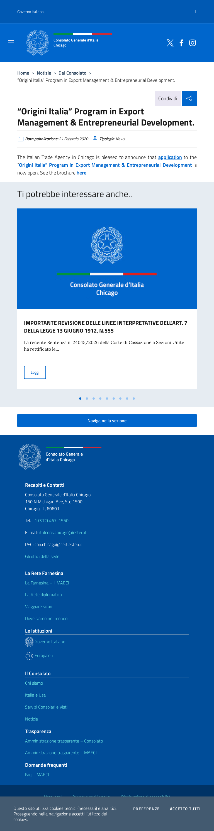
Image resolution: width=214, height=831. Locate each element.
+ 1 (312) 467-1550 (50, 520)
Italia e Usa (35, 695)
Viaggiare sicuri (38, 606)
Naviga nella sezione (107, 420)
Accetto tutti (185, 809)
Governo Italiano (30, 11)
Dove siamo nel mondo (46, 618)
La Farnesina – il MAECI (47, 582)
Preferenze (146, 809)
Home (23, 72)
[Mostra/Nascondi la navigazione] (11, 42)
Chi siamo (34, 683)
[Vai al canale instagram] (191, 42)
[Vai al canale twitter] (168, 42)
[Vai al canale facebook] (180, 42)
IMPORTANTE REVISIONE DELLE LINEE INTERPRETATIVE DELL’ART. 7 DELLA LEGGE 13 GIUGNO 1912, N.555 (105, 326)
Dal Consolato (72, 72)
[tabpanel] (107, 300)
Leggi (38, 372)
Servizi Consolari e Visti (46, 707)
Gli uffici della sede (42, 556)
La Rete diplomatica (43, 594)
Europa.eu (43, 655)
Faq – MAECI (37, 774)
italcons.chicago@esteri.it (63, 532)
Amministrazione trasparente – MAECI (61, 752)
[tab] (80, 398)
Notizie (44, 72)
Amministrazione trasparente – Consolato (64, 740)
